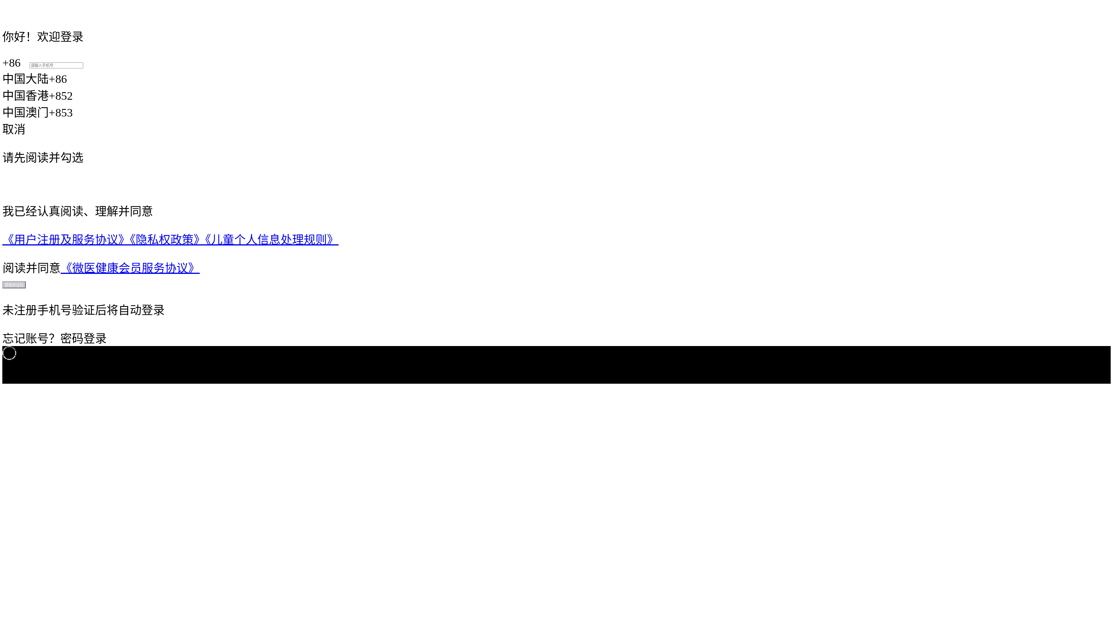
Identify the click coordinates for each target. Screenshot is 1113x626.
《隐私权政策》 (167, 239)
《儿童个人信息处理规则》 (272, 239)
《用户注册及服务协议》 (66, 239)
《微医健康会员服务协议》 (130, 268)
